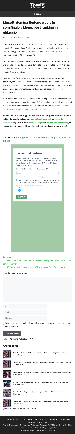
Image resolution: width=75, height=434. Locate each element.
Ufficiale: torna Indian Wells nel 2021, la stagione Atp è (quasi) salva (35, 267)
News (8, 257)
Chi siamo (23, 430)
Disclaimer (51, 430)
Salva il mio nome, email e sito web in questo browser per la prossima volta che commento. (38, 325)
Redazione (31, 430)
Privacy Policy (41, 430)
